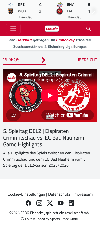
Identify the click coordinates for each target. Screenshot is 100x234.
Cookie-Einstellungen (26, 194)
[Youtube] (61, 203)
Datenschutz (59, 194)
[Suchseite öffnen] (88, 29)
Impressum (83, 194)
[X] (50, 203)
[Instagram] (39, 203)
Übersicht (86, 59)
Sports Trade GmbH (64, 219)
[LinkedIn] (71, 203)
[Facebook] (28, 203)
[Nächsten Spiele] (93, 10)
